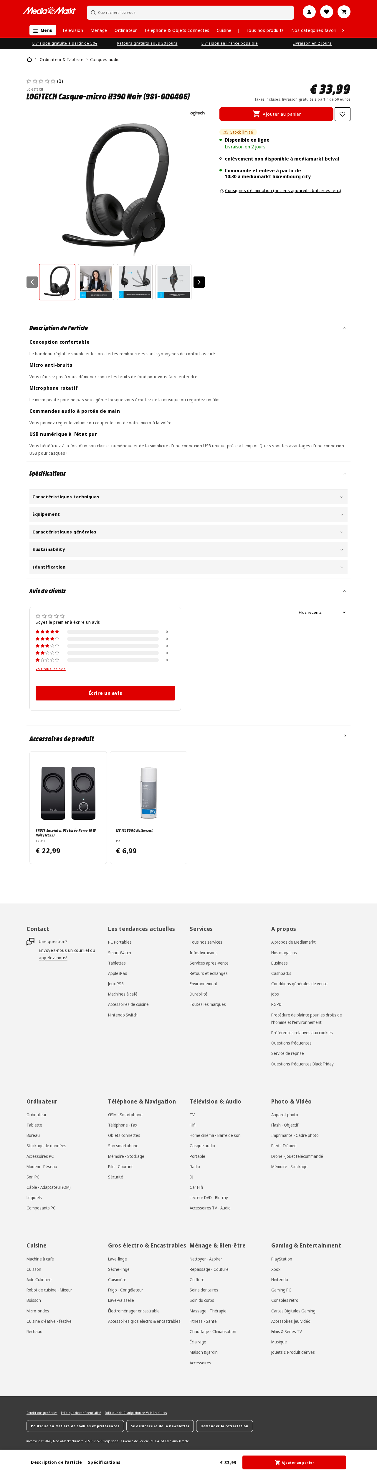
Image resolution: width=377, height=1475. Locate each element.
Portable (197, 1156)
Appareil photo (284, 1114)
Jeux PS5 (116, 983)
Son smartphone (123, 1145)
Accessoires (200, 1363)
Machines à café (123, 994)
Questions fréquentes (291, 1043)
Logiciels (34, 1197)
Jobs (275, 994)
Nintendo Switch (123, 1015)
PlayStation (281, 1259)
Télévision (72, 30)
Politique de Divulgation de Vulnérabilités (136, 1413)
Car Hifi (196, 1187)
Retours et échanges (209, 973)
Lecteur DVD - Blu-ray (209, 1197)
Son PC (33, 1177)
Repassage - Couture (209, 1269)
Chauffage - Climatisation (213, 1331)
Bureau (33, 1135)
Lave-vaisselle (121, 1300)
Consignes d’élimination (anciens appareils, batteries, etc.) (283, 190)
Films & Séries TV (286, 1331)
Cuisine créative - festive (49, 1321)
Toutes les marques (208, 1004)
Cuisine (224, 30)
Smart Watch (119, 952)
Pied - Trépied (284, 1145)
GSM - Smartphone (125, 1114)
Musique (279, 1342)
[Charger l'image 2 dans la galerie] (96, 282)
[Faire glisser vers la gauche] (32, 282)
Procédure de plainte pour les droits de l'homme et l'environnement (306, 1018)
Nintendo (279, 1279)
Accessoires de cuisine (128, 1004)
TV (192, 1114)
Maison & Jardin (204, 1352)
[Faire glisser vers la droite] (199, 282)
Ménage (98, 30)
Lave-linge (117, 1259)
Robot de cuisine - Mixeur (49, 1290)
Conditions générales (42, 1413)
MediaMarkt (62, 1441)
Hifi (193, 1125)
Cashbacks (281, 973)
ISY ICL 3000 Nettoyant (134, 830)
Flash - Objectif (284, 1125)
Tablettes (117, 963)
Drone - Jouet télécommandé (297, 1156)
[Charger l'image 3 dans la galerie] (135, 282)
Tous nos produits (265, 30)
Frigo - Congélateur (125, 1290)
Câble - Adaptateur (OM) (49, 1187)
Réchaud (34, 1331)
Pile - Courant (120, 1166)
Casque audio (202, 1145)
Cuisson (34, 1269)
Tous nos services (206, 942)
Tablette (34, 1125)
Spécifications (104, 1462)
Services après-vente (209, 963)
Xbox (275, 1269)
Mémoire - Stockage (126, 1156)
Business (279, 963)
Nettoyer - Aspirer (206, 1259)
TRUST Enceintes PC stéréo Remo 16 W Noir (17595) (66, 833)
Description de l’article (56, 1462)
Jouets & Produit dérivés (293, 1352)
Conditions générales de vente (299, 983)
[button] (41, 30)
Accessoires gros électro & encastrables (144, 1321)
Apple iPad (117, 973)
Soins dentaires (204, 1290)
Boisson (34, 1300)
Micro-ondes (38, 1311)
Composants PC (41, 1208)
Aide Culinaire (39, 1279)
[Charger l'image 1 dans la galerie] (57, 282)
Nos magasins (284, 952)
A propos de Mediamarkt (293, 942)
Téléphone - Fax (122, 1125)
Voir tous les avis (51, 669)
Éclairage (198, 1342)
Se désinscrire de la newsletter (160, 1426)
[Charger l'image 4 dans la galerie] (173, 282)
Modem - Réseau (42, 1166)
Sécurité (115, 1177)
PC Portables (120, 942)
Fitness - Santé (203, 1321)
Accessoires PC (40, 1156)
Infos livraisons (204, 952)
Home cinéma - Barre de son (215, 1135)
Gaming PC (281, 1290)
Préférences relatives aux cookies (302, 1032)
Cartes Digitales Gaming (293, 1311)
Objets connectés (124, 1135)
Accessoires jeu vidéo (290, 1321)
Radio (195, 1166)
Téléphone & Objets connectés (176, 30)
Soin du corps (202, 1300)
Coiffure (197, 1279)
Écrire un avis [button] (105, 693)
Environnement (203, 983)
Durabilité (198, 994)
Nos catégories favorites (317, 30)
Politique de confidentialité (81, 1413)
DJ (191, 1177)
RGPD (276, 1004)
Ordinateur (126, 30)
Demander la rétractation (224, 1426)
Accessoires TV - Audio (210, 1208)
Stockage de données (46, 1145)
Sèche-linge (119, 1269)
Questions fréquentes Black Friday (302, 1064)
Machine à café (40, 1259)
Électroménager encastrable (134, 1311)
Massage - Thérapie (208, 1311)
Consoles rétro (284, 1300)
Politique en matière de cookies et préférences (75, 1426)
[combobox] (190, 12)
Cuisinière (117, 1279)
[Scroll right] (343, 30)
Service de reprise (287, 1053)
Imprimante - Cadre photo (295, 1135)
